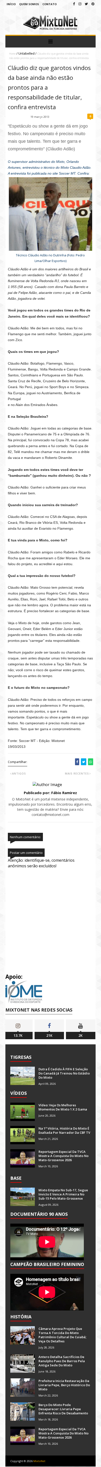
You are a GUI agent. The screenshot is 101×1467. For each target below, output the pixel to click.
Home (12, 53)
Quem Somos (29, 4)
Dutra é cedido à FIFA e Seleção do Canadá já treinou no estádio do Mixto (64, 1073)
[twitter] (86, 3)
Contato (49, 4)
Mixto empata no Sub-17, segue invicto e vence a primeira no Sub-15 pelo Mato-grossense (63, 1194)
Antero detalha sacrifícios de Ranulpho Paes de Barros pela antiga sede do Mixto (61, 1361)
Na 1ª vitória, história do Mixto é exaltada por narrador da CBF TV (64, 1130)
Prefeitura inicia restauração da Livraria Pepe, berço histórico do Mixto (64, 1385)
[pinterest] (93, 3)
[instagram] (80, 3)
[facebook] (74, 3)
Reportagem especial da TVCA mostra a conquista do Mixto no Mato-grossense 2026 (63, 1155)
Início (11, 4)
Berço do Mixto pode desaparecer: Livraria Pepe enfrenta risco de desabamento (63, 1409)
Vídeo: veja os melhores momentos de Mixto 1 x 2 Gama (62, 1107)
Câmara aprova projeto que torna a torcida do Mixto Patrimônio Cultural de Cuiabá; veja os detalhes (62, 1334)
